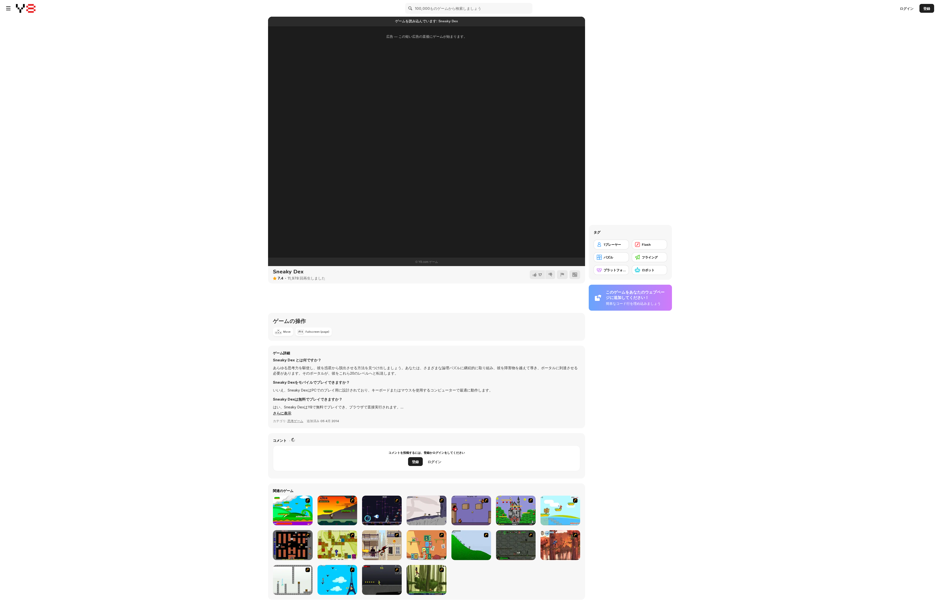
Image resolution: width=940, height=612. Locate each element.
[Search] (410, 8)
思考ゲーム (295, 421)
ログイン (907, 8)
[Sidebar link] (8, 8)
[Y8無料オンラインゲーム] (26, 8)
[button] (282, 413)
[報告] (562, 274)
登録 (926, 8)
